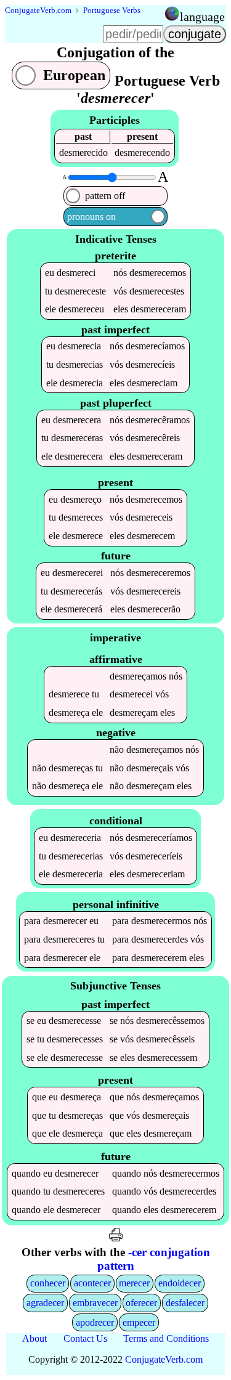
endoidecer (179, 1283)
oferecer (141, 1302)
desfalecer (185, 1302)
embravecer (95, 1302)
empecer (139, 1322)
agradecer (45, 1302)
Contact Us (85, 1338)
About (34, 1338)
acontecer (92, 1283)
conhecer (47, 1283)
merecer (134, 1283)
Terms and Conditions (166, 1338)
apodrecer (95, 1322)
